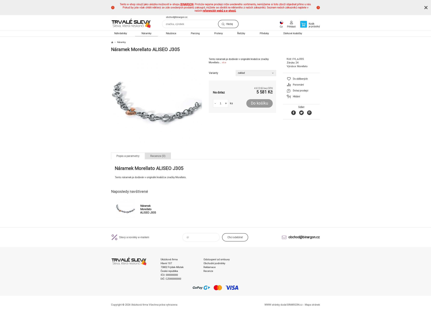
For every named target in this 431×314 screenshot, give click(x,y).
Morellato (302, 66)
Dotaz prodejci (300, 90)
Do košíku (259, 103)
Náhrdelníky (120, 33)
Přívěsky (264, 33)
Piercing (195, 33)
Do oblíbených (300, 78)
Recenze (208, 271)
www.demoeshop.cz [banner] (131, 23)
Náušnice (171, 33)
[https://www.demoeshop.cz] (112, 42)
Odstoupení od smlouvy (217, 259)
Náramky (146, 33)
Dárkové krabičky (293, 33)
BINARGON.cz (295, 304)
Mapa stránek (312, 304)
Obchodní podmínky (214, 263)
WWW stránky (272, 304)
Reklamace (210, 267)
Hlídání (296, 96)
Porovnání (298, 84)
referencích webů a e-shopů (219, 10)
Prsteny (218, 33)
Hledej (229, 24)
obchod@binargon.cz (176, 17)
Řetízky (241, 33)
